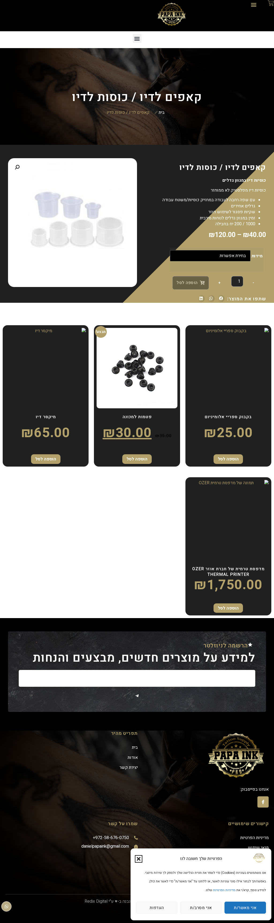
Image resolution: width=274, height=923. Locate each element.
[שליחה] (137, 696)
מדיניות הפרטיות (224, 890)
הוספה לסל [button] (137, 459)
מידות (257, 256)
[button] (138, 859)
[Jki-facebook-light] (263, 802)
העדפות (157, 908)
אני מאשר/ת (245, 908)
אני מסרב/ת (201, 908)
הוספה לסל (187, 283)
